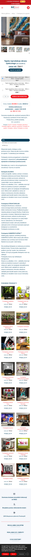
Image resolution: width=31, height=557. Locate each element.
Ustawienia (21, 554)
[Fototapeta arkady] (8, 470)
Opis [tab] (3, 140)
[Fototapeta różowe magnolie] (23, 444)
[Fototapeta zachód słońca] (23, 343)
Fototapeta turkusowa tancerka (23, 403)
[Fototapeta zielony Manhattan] (8, 318)
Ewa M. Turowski (12, 124)
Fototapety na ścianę (23, 128)
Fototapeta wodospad (23, 326)
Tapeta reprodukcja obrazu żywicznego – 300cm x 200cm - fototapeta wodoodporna (17, 89)
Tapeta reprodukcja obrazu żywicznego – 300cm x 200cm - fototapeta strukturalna (17, 84)
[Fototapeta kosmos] (8, 419)
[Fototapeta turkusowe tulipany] (23, 470)
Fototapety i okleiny (12, 128)
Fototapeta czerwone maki (7, 454)
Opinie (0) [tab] (5, 145)
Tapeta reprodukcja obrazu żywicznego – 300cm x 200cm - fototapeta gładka (17, 78)
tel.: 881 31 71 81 (15, 111)
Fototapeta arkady (8, 478)
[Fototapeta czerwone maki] (8, 444)
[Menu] (2, 8)
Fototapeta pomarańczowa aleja (23, 428)
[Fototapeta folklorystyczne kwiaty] (23, 368)
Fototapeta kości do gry (23, 302)
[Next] (27, 31)
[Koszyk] (28, 7)
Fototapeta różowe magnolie (23, 454)
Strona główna (5, 13)
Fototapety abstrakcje (22, 124)
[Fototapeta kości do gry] (23, 292)
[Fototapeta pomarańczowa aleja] (23, 419)
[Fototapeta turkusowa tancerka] (23, 394)
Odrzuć (13, 554)
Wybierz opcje (8, 306)
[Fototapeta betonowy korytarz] (8, 368)
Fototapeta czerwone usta (7, 352)
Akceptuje (5, 554)
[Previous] (3, 31)
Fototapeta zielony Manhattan (8, 327)
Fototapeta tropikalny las (7, 302)
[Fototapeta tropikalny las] (8, 292)
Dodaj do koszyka (19, 96)
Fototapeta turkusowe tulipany (23, 479)
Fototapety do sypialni (23, 13)
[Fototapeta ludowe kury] (8, 394)
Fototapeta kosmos (8, 428)
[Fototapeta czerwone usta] (8, 343)
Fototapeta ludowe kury (8, 403)
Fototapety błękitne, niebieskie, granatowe (12, 126)
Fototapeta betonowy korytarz (7, 378)
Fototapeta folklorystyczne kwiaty (23, 378)
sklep (13, 13)
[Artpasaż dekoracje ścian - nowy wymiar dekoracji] (15, 8)
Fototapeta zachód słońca (23, 352)
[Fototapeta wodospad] (23, 318)
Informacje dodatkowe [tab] (9, 142)
